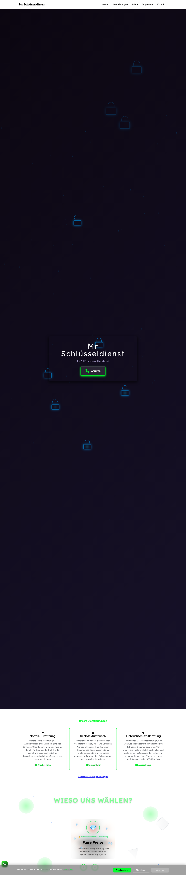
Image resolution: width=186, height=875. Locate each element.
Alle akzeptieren (122, 870)
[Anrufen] (5, 864)
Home (105, 4)
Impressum (147, 4)
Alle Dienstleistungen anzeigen (93, 776)
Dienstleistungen (119, 4)
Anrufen (95, 370)
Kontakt (161, 4)
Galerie (135, 4)
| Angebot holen (43, 765)
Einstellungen (141, 870)
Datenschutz (68, 869)
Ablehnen (160, 870)
